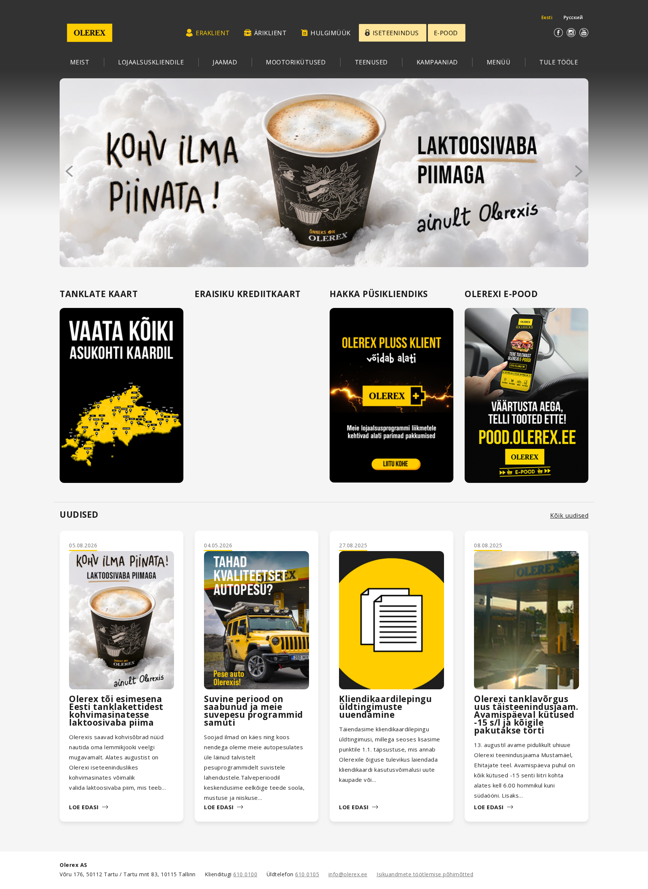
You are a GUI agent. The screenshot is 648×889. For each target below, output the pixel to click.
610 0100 (245, 874)
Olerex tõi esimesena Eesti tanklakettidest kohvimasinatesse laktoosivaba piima (116, 710)
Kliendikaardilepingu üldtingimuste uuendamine (385, 706)
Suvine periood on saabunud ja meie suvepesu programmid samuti (253, 710)
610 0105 (307, 874)
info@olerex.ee (348, 874)
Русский (573, 17)
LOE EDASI (84, 807)
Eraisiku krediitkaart (248, 294)
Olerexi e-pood (501, 294)
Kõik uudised (569, 515)
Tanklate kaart (99, 294)
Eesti (547, 17)
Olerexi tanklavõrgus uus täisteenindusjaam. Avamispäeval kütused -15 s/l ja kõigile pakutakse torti (526, 714)
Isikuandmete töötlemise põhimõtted (424, 874)
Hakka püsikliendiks (379, 294)
